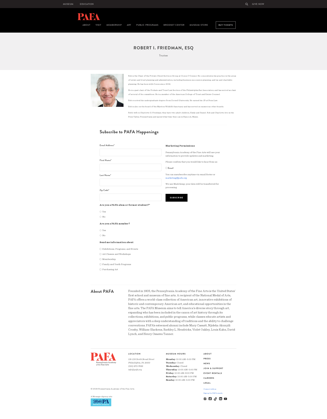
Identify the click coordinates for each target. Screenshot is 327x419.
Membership (114, 25)
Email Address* (107, 145)
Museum (68, 4)
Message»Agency (101, 396)
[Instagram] (205, 399)
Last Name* (105, 175)
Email (170, 168)
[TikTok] (215, 399)
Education (87, 4)
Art (129, 25)
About (86, 25)
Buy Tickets (226, 25)
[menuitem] (68, 4)
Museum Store (199, 25)
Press (207, 358)
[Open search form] (247, 4)
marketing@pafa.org (176, 178)
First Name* (106, 160)
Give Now (258, 4)
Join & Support (213, 368)
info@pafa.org (135, 370)
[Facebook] (210, 399)
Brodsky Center (174, 25)
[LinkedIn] (220, 399)
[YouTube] (225, 399)
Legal (207, 382)
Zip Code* (104, 190)
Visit (98, 25)
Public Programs (147, 25)
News (206, 363)
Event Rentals (212, 373)
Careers (208, 378)
